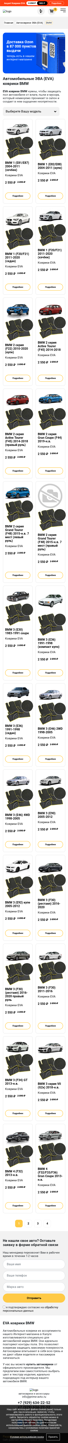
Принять (53, 1437)
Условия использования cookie (27, 1437)
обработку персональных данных (30, 1309)
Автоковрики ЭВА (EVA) (29, 22)
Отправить (34, 1298)
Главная (8, 22)
